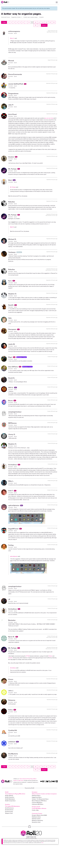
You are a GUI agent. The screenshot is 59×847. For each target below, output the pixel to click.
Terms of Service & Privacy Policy (26, 778)
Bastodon (11, 620)
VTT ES (27, 656)
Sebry (10, 709)
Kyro (10, 280)
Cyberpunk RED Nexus (37, 804)
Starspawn (12, 329)
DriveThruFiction (9, 809)
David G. (11, 378)
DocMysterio (13, 753)
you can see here (49, 118)
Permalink (10, 33)
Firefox (50, 656)
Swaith (11, 305)
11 (39, 22)
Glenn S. (12, 38)
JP (9, 599)
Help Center (20, 780)
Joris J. (10, 690)
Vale (10, 318)
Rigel (10, 357)
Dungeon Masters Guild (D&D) (39, 815)
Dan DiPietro (13, 366)
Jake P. (11, 105)
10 (35, 22)
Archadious (12, 464)
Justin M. (11, 344)
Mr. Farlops (12, 169)
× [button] (57, 840)
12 (43, 22)
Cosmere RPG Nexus (37, 802)
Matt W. (12, 227)
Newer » (44, 25)
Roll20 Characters (9, 797)
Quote (15, 33)
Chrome (10, 657)
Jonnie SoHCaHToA (15, 84)
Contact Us (15, 780)
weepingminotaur (14, 412)
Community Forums (5, 17)
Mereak (11, 60)
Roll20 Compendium (10, 801)
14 (50, 22)
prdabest (11, 741)
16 (35, 25)
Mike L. (11, 481)
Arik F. (10, 490)
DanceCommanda (15, 74)
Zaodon (11, 157)
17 (39, 25)
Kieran (10, 679)
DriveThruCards (9, 811)
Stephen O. (12, 294)
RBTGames (12, 423)
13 (46, 22)
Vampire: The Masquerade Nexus (40, 799)
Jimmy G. (11, 434)
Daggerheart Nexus (37, 797)
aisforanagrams (14, 31)
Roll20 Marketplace (10, 799)
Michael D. (12, 239)
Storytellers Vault (36, 822)
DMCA (34, 778)
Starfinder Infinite (36, 818)
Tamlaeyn (12, 252)
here (42, 842)
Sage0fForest (13, 528)
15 (54, 22)
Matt (10, 180)
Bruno (10, 400)
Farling (10, 545)
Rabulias (11, 202)
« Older (4, 22)
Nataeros (11, 700)
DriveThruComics (9, 808)
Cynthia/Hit (12, 730)
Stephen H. (12, 444)
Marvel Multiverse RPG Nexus (39, 801)
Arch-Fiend (12, 114)
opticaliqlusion (14, 505)
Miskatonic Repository (37, 820)
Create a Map (35, 810)
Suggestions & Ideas (16, 17)
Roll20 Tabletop (9, 795)
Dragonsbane (13, 93)
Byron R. (11, 636)
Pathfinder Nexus (36, 795)
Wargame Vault (9, 813)
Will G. (11, 387)
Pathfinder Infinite (36, 817)
